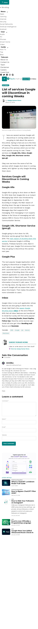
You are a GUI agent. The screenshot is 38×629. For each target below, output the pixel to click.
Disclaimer (4, 67)
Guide (3, 47)
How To (3, 50)
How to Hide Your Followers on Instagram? (22, 502)
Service (27, 330)
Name (4, 419)
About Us (4, 60)
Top (1, 52)
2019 (12, 330)
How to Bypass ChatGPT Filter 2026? (23, 492)
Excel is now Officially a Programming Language (21, 522)
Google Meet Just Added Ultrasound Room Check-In (22, 531)
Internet (3, 19)
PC (1, 37)
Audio (2, 34)
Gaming (3, 17)
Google (17, 330)
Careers (3, 70)
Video (2, 44)
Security (3, 22)
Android (3, 29)
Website (4, 435)
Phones (3, 39)
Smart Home (5, 42)
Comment (5, 401)
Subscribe (26, 79)
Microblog (5, 7)
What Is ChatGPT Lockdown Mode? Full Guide (22, 482)
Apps (2, 14)
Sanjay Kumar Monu (14, 100)
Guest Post (4, 72)
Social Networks (6, 24)
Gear (3, 32)
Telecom (4, 57)
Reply (3, 391)
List (22, 330)
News (3, 11)
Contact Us (4, 62)
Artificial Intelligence (8, 27)
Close (5, 2)
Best (2, 55)
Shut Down (6, 333)
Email (4, 427)
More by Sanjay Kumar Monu (20, 349)
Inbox (16, 311)
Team (2, 65)
